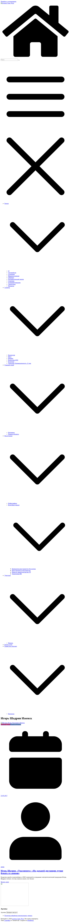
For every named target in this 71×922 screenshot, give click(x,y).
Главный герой (9, 365)
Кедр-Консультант (14, 505)
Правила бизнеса (13, 434)
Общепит (11, 277)
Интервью (11, 432)
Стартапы (11, 281)
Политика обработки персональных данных (18, 915)
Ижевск (10, 643)
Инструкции (8, 436)
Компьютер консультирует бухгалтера (24, 569)
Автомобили (12, 272)
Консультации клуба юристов (21, 570)
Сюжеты (7, 287)
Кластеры (11, 361)
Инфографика (12, 503)
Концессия (11, 355)
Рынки (6, 203)
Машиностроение (13, 276)
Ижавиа (10, 358)
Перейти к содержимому (8, 1)
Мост (9, 357)
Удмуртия (7, 575)
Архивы (3, 912)
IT (9, 271)
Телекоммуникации (14, 282)
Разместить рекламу (10, 646)
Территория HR (17, 574)
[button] (37, 269)
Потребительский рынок (16, 279)
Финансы (11, 286)
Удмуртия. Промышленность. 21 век (19, 363)
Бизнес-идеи (8, 644)
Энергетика (12, 284)
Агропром (11, 274)
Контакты (11, 714)
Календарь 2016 (13, 360)
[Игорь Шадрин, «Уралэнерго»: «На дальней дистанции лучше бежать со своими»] (13, 723)
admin (2, 867)
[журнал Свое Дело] (35, 58)
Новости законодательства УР (21, 572)
